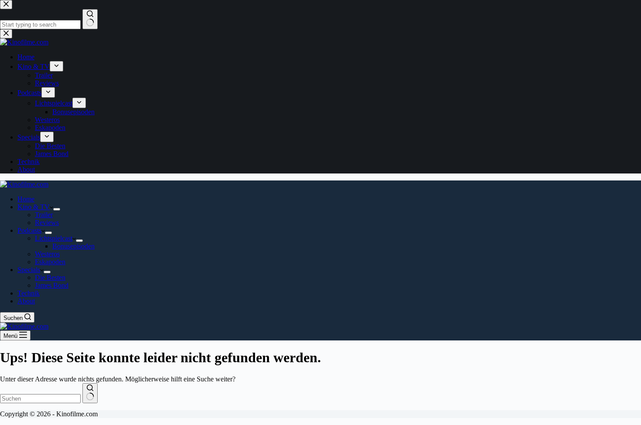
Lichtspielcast (53, 238)
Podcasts (29, 230)
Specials (28, 269)
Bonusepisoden (73, 246)
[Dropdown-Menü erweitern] (56, 209)
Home (25, 199)
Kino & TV (33, 207)
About (26, 301)
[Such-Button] (90, 393)
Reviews (47, 222)
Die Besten (50, 277)
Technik (28, 293)
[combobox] (40, 398)
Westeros (47, 254)
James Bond (51, 285)
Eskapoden (50, 261)
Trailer (44, 214)
